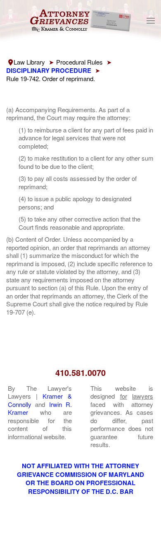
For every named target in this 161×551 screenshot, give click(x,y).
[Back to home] (80, 20)
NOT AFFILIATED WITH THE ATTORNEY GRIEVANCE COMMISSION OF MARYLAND (80, 470)
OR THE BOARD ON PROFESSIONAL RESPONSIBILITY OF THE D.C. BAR (80, 487)
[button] (151, 20)
